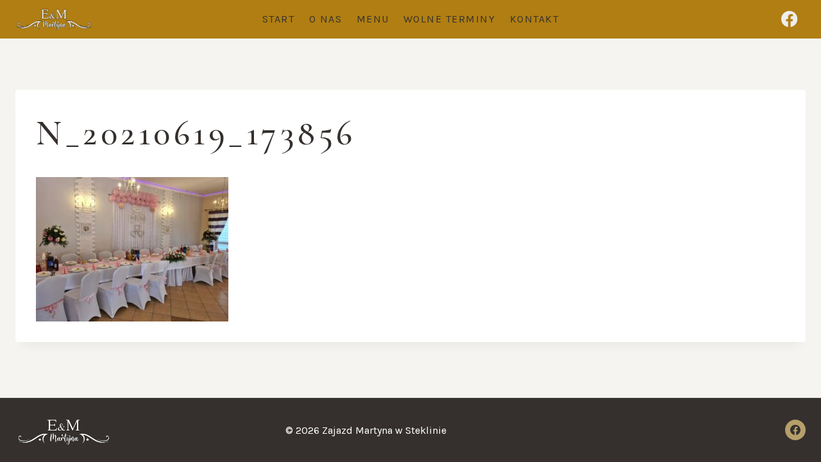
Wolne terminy (449, 19)
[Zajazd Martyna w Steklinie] (53, 19)
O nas (326, 19)
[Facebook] (789, 19)
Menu (373, 19)
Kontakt (534, 19)
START (278, 19)
